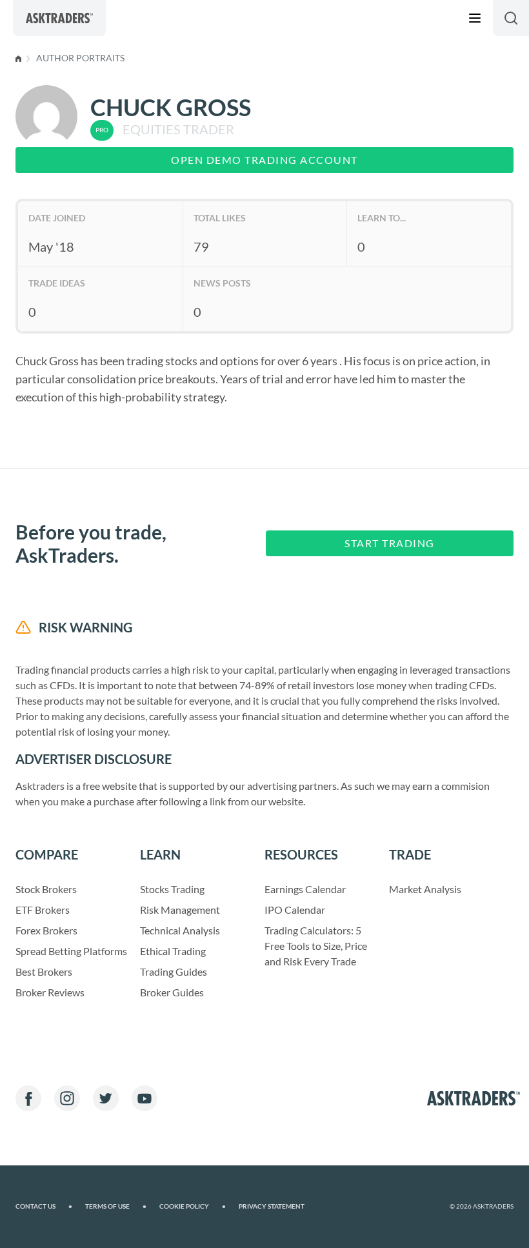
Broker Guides (172, 992)
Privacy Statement (271, 1206)
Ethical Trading (173, 951)
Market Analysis (425, 889)
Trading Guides (173, 971)
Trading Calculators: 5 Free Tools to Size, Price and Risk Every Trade (315, 945)
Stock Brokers (46, 889)
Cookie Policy (192, 1206)
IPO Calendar (294, 909)
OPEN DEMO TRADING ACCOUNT (264, 160)
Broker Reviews (50, 992)
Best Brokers (43, 971)
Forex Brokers (46, 930)
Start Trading (389, 543)
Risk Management (180, 909)
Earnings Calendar (305, 889)
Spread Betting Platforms (71, 951)
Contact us (43, 1206)
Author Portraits (80, 57)
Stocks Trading (172, 889)
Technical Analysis (180, 930)
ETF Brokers (42, 909)
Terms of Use (115, 1206)
